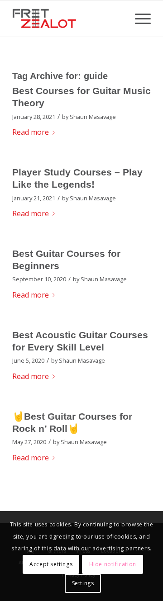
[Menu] (138, 18)
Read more (30, 132)
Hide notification (112, 564)
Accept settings (50, 564)
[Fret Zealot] (67, 18)
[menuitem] (138, 18)
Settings (83, 583)
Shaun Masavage (93, 117)
